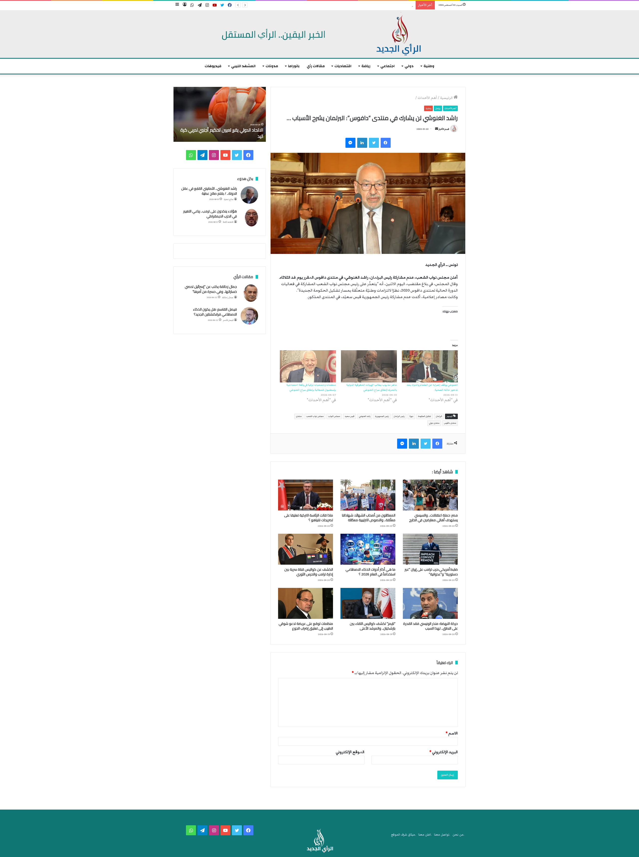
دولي (409, 66)
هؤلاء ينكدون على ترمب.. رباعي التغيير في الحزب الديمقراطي (210, 213)
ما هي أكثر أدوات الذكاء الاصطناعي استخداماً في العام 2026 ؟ (370, 571)
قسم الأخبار (444, 129)
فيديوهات (213, 66)
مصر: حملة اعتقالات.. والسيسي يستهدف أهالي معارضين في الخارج (433, 517)
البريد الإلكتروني (443, 752)
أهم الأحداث (427, 98)
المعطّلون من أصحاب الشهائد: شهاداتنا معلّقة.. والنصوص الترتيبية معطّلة (368, 517)
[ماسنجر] (350, 143)
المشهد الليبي (243, 66)
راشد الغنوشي (364, 416)
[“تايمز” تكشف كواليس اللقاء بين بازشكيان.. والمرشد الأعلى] (367, 603)
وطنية (429, 66)
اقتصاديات (342, 66)
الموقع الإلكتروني (350, 752)
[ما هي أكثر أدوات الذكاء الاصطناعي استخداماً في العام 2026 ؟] (367, 549)
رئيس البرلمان (399, 416)
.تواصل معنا (442, 834)
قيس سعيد (349, 416)
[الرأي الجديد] (319, 34)
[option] (219, 114)
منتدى (299, 416)
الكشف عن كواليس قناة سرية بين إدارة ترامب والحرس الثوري (308, 571)
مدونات (272, 66)
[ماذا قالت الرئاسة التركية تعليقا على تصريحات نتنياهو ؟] (305, 495)
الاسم (452, 733)
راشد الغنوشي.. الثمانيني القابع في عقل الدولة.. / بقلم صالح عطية (209, 191)
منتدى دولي (434, 423)
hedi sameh (228, 222)
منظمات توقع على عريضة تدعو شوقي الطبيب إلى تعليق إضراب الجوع (306, 626)
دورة (411, 416)
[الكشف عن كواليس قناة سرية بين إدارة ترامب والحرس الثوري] (305, 549)
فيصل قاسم (228, 320)
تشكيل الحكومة (424, 416)
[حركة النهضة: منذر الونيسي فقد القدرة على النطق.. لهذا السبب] (430, 603)
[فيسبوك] (386, 143)
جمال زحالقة (227, 297)
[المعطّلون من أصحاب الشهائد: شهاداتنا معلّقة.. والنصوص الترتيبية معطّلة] (367, 495)
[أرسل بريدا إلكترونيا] (436, 129)
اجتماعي (387, 66)
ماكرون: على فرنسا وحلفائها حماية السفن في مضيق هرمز (223, 133)
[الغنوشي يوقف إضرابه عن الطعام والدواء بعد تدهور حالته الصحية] (430, 366)
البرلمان (439, 416)
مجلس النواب (334, 416)
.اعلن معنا (425, 834)
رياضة (365, 66)
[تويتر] (374, 143)
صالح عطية (228, 199)
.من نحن (458, 834)
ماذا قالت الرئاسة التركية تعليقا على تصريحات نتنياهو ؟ (379, 5)
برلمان (438, 108)
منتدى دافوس (450, 423)
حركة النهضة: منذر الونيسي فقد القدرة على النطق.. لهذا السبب (430, 626)
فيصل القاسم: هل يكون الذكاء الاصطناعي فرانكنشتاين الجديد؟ (215, 312)
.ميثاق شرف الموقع (403, 834)
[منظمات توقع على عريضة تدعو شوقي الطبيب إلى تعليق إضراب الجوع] (305, 603)
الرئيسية (447, 98)
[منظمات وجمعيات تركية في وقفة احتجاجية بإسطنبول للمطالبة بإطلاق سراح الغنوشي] (308, 366)
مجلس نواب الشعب (314, 416)
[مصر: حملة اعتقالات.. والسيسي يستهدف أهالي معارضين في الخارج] (430, 495)
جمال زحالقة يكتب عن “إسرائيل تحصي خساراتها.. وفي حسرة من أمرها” (211, 289)
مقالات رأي (316, 66)
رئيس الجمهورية (382, 416)
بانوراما (294, 66)
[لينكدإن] (362, 143)
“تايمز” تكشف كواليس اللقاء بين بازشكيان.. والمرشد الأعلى (372, 626)
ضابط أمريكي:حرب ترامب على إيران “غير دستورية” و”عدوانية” (431, 571)
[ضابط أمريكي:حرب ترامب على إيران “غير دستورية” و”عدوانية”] (430, 549)
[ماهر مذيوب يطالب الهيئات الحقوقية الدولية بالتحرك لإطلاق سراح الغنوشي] (369, 366)
